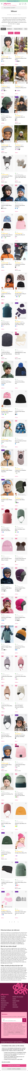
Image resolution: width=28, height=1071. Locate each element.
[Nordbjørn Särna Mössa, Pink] (15, 855)
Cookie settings (4, 1004)
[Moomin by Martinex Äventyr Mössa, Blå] (15, 443)
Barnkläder (9, 14)
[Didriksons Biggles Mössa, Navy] (1, 61)
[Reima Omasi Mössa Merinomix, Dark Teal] (3, 532)
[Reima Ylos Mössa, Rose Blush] (16, 532)
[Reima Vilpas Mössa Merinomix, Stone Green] (15, 796)
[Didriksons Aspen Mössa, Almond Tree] (17, 208)
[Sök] (2, 7)
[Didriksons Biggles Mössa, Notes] (1, 443)
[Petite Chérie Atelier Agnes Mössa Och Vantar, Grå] (15, 914)
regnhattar (19, 942)
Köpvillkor (3, 998)
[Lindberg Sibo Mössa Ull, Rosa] (15, 237)
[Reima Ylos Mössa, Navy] (4, 826)
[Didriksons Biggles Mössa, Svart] (3, 61)
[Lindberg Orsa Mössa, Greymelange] (19, 61)
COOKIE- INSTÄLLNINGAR (14, 1069)
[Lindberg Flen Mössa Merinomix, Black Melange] (1, 355)
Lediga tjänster (15, 1006)
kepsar (14, 942)
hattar (11, 942)
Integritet (14, 1002)
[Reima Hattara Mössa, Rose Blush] (18, 885)
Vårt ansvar (3, 1006)
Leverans (14, 998)
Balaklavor (9, 28)
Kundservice (3, 996)
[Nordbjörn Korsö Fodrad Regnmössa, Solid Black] (15, 738)
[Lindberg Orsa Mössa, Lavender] (16, 61)
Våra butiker (15, 1004)
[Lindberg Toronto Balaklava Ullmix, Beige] (15, 473)
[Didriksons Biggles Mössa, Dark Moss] (1, 120)
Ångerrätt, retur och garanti (18, 996)
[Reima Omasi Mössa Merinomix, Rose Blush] (1, 532)
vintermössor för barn (5, 942)
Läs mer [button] (18, 23)
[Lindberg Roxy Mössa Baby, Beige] (4, 679)
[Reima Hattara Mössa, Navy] (15, 885)
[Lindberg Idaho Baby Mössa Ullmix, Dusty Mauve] (4, 178)
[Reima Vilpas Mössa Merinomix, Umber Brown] (16, 796)
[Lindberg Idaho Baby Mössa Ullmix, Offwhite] (3, 178)
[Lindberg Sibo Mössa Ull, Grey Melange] (16, 120)
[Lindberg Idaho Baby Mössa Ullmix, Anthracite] (1, 178)
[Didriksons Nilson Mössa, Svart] (15, 414)
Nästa (18, 922)
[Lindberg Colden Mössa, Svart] (1, 296)
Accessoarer (14, 14)
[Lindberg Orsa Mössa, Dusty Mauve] (15, 61)
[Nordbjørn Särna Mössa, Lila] (16, 855)
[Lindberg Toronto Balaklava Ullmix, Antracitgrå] (16, 473)
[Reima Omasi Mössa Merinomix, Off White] (15, 708)
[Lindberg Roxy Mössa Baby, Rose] (3, 679)
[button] (2, 3)
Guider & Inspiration (5, 1002)
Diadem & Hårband (18, 28)
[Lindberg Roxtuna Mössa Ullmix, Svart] (15, 267)
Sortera (17, 33)
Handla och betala (16, 1000)
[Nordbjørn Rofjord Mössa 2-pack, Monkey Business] (1, 237)
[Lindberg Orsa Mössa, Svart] (4, 90)
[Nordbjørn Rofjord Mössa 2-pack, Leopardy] (3, 237)
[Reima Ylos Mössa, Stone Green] (15, 532)
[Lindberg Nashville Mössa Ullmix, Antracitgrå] (16, 767)
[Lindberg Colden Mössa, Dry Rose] (4, 296)
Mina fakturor (3, 1000)
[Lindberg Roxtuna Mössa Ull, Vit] (16, 267)
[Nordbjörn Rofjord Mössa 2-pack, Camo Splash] (5, 237)
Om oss (2, 1008)
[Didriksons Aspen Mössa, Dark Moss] (15, 208)
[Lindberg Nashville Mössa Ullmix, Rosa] (15, 767)
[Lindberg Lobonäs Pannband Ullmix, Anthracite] (2, 885)
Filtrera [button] (10, 33)
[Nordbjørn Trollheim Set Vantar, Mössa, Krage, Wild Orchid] (1, 914)
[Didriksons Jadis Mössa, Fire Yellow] (15, 826)
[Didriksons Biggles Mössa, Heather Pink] (4, 120)
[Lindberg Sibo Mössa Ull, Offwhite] (16, 237)
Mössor (19, 14)
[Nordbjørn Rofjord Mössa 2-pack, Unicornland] (4, 237)
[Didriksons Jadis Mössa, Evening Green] (16, 826)
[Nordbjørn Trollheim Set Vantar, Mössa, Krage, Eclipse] (3, 914)
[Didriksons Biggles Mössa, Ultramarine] (5, 120)
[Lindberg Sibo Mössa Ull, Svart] (15, 120)
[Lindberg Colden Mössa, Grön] (3, 296)
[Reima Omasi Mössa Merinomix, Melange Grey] (16, 708)
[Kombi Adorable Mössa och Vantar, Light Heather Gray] (15, 178)
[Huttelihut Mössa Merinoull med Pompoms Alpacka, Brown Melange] (15, 561)
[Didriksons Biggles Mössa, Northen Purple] (15, 590)
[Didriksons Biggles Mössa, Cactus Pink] (15, 620)
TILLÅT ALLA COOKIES (14, 1065)
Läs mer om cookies (6, 1062)
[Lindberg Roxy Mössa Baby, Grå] (1, 679)
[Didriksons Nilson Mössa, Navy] (16, 414)
